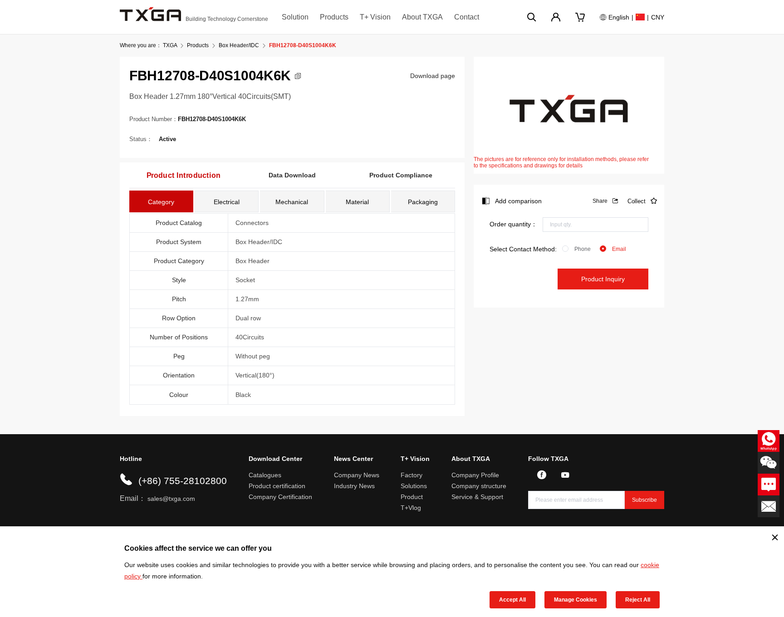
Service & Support (477, 496)
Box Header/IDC (239, 45)
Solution (295, 17)
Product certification (277, 486)
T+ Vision (375, 17)
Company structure (478, 486)
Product (412, 496)
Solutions (414, 486)
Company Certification (280, 496)
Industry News (354, 486)
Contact (466, 17)
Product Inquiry (603, 279)
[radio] (576, 249)
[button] (297, 76)
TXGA (170, 45)
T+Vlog (411, 507)
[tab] (161, 201)
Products (334, 17)
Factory (411, 475)
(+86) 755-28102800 (182, 480)
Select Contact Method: (523, 249)
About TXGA (422, 17)
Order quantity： (513, 224)
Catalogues (265, 475)
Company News (356, 475)
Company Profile (475, 475)
